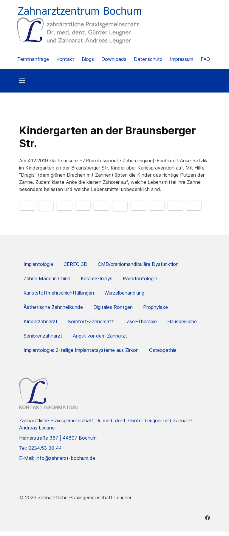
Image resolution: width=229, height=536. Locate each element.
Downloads (113, 59)
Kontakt (65, 59)
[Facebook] (207, 518)
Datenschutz (148, 59)
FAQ (205, 59)
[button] (22, 81)
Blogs (88, 59)
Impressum (181, 59)
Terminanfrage (33, 59)
